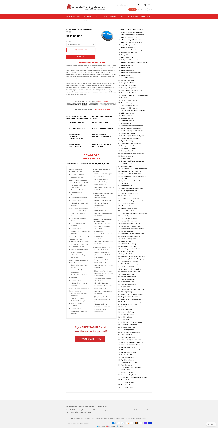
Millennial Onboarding (128, 244)
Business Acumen (127, 65)
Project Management (128, 284)
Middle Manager (126, 241)
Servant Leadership (127, 314)
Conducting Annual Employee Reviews (134, 95)
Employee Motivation (128, 146)
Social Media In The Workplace (131, 322)
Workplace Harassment (129, 385)
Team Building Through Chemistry (133, 342)
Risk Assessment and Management (133, 302)
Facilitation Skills (126, 163)
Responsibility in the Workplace (131, 299)
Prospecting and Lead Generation (132, 289)
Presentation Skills (127, 282)
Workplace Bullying (127, 382)
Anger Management (128, 45)
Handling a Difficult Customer (131, 171)
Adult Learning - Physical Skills (131, 42)
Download (91, 155)
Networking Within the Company (132, 259)
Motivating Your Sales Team (130, 249)
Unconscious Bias (127, 372)
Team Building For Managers (131, 340)
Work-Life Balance (127, 380)
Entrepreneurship (127, 156)
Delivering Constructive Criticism (132, 126)
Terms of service (130, 418)
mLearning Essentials (128, 246)
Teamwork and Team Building (131, 345)
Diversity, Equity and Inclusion (131, 143)
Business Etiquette (127, 70)
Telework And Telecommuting (131, 350)
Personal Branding (127, 274)
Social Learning (126, 319)
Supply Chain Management (130, 332)
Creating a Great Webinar (130, 105)
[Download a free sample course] (91, 334)
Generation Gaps (126, 166)
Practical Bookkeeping (128, 279)
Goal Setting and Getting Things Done (134, 168)
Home (68, 21)
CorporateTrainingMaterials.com (80, 423)
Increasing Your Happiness (130, 198)
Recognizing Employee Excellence (132, 294)
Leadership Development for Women (134, 213)
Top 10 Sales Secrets (127, 360)
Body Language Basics (129, 57)
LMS (95, 16)
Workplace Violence (127, 387)
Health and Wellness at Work (131, 174)
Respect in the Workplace (130, 297)
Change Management (128, 80)
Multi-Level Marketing (128, 251)
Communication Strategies (130, 93)
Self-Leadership (126, 309)
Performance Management (130, 271)
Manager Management (129, 221)
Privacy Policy (120, 418)
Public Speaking (126, 292)
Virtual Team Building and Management (135, 377)
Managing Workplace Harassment (133, 228)
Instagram (111, 426)
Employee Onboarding (129, 148)
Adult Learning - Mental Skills (131, 40)
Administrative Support (129, 37)
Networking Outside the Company (133, 256)
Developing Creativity (128, 133)
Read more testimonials (102, 109)
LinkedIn (121, 426)
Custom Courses (133, 16)
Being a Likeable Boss (128, 55)
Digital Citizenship (127, 141)
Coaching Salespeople (128, 88)
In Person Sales (126, 196)
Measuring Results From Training (132, 233)
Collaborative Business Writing (131, 90)
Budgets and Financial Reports (131, 60)
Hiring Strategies (126, 185)
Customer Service (127, 118)
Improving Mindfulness (129, 191)
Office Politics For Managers (130, 264)
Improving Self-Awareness (130, 193)
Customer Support (127, 120)
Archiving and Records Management (133, 50)
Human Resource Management (132, 188)
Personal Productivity (128, 276)
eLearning (87, 16)
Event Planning (126, 158)
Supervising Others (127, 329)
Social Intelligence (127, 317)
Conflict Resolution (127, 98)
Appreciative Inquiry (128, 47)
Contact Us (111, 418)
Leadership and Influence (130, 211)
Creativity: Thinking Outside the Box (133, 110)
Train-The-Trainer (126, 365)
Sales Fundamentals (128, 307)
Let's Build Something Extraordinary (79, 410)
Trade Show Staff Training (129, 362)
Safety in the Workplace (129, 304)
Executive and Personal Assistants (133, 161)
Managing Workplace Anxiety (131, 226)
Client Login (145, 16)
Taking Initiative (126, 335)
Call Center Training (127, 78)
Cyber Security (126, 123)
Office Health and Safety (129, 261)
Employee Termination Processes (132, 153)
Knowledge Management (130, 208)
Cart (148, 5)
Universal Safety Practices (130, 375)
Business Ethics (126, 67)
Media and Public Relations (130, 236)
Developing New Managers (130, 138)
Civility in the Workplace (129, 83)
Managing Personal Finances (131, 223)
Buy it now (81, 57)
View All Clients (103, 101)
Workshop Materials (73, 16)
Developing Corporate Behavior (132, 131)
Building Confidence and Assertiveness (134, 62)
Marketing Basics (127, 231)
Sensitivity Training (127, 312)
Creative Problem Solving (129, 108)
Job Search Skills (126, 206)
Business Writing (126, 75)
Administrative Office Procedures (132, 35)
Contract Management (129, 103)
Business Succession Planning (131, 72)
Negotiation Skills (127, 254)
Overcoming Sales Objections (131, 269)
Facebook (101, 426)
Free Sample (114, 16)
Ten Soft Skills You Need (129, 352)
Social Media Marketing (129, 324)
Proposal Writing (126, 287)
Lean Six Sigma (126, 216)
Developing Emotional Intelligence (133, 136)
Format (68, 41)
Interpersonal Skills (127, 203)
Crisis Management (127, 113)
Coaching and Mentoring (129, 85)
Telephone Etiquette (128, 347)
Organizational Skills (128, 266)
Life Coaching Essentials (129, 218)
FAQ (122, 16)
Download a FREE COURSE (91, 62)
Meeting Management (128, 239)
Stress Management (128, 327)
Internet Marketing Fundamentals (133, 201)
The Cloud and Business (129, 355)
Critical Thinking (126, 115)
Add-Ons (103, 16)
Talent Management (128, 337)
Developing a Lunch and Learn (131, 128)
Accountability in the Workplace (132, 32)
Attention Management (129, 52)
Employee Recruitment (129, 151)
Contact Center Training (129, 100)
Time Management (127, 357)
